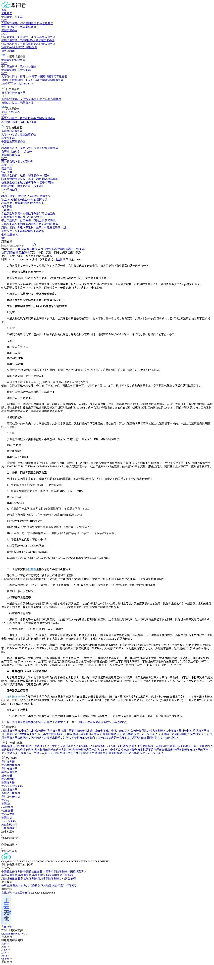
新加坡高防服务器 (48, 878)
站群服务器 (65, 249)
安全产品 (6, 168)
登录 (4, 234)
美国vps (5, 803)
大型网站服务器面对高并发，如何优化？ (154, 737)
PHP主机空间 (9, 824)
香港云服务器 (9, 768)
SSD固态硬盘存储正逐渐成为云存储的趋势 (102, 722)
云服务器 (6, 13)
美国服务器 (8, 782)
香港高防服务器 (10, 765)
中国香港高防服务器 (55, 871)
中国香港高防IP (77, 871)
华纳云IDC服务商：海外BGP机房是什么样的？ (102, 737)
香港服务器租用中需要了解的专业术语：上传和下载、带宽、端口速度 (88, 730)
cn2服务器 (7, 807)
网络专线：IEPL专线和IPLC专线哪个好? (25, 746)
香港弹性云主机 (10, 796)
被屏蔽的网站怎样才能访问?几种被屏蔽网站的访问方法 (34, 749)
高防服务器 (8, 138)
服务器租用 (8, 50)
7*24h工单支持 (22, 892)
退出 (4, 238)
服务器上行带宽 (16, 696)
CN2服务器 (78, 249)
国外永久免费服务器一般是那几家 (149, 746)
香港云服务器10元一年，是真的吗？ (191, 746)
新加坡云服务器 (10, 793)
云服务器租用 (9, 828)
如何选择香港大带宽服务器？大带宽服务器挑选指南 (161, 730)
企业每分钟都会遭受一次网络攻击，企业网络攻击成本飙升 (102, 749)
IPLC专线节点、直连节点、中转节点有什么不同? (30, 753)
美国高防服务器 (41, 875)
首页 (4, 9)
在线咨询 (7, 892)
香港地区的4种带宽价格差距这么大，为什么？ (130, 734)
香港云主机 (8, 814)
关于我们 (6, 206)
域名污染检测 (32, 885)
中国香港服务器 (32, 871)
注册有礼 (12, 234)
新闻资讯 (12, 252)
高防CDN (7, 165)
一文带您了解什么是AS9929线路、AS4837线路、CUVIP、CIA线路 (88, 746)
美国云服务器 (9, 772)
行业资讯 (24, 252)
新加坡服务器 (9, 789)
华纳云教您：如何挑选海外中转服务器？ (84, 753)
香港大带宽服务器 (12, 786)
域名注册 (6, 775)
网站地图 (46, 885)
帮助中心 (18, 885)
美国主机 (6, 817)
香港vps (5, 800)
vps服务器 (7, 810)
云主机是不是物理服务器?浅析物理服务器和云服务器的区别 (173, 749)
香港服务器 (8, 761)
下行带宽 (30, 569)
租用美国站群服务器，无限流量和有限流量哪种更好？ (70, 734)
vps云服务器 (8, 821)
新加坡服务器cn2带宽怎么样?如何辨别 (23, 730)
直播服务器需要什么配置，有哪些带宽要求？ (39, 722)
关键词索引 (59, 885)
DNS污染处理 (68, 878)
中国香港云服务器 (12, 871)
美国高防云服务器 (62, 875)
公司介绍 (6, 885)
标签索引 (71, 885)
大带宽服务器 (49, 249)
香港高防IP (7, 779)
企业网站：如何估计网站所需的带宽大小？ (183, 734)
